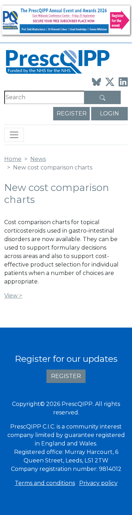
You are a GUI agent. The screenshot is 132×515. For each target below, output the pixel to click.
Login (109, 113)
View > (13, 295)
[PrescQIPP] (57, 61)
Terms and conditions (45, 483)
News (38, 159)
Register (72, 113)
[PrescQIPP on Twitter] (109, 81)
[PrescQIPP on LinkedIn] (123, 81)
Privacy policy (98, 483)
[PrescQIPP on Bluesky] (96, 81)
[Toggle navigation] (14, 135)
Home (12, 159)
